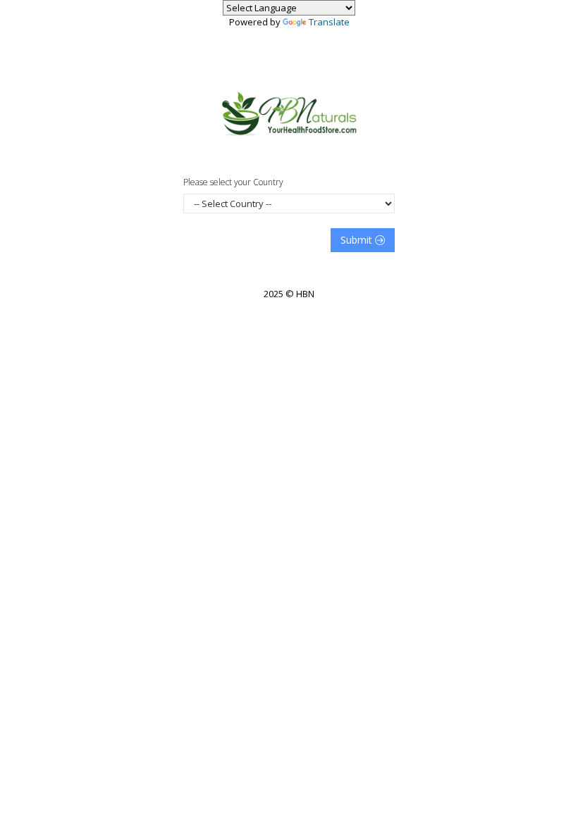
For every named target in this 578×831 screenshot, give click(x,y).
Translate (329, 21)
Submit (357, 239)
